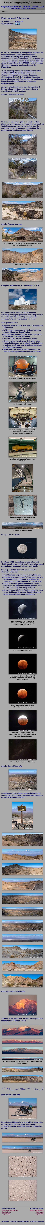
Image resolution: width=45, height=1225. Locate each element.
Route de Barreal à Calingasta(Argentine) (36, 1212)
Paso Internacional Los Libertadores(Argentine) (10, 1212)
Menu (4, 11)
